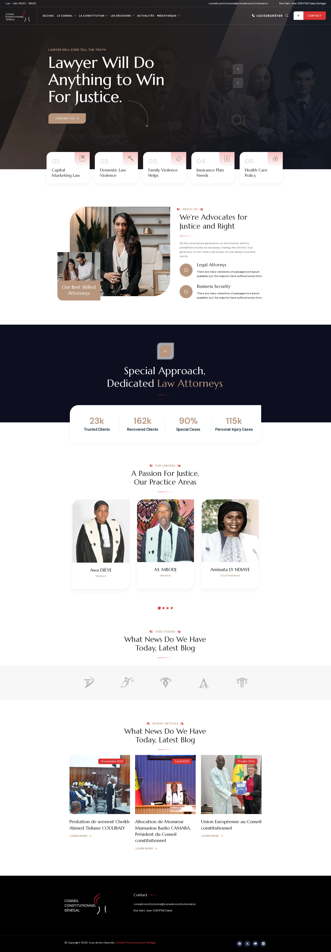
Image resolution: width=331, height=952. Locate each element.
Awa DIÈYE (101, 570)
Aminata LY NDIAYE (230, 569)
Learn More (78, 836)
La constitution (91, 15)
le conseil (65, 15)
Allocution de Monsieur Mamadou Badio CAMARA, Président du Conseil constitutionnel (163, 831)
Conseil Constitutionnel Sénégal (136, 942)
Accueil (48, 15)
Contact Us (65, 118)
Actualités (145, 15)
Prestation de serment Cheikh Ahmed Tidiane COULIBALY (99, 825)
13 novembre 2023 (112, 761)
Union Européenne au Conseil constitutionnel (231, 825)
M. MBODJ (165, 569)
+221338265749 (269, 16)
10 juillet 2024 (246, 761)
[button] (159, 608)
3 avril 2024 (182, 761)
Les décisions (121, 15)
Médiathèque (167, 15)
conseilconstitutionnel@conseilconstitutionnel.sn (238, 3)
